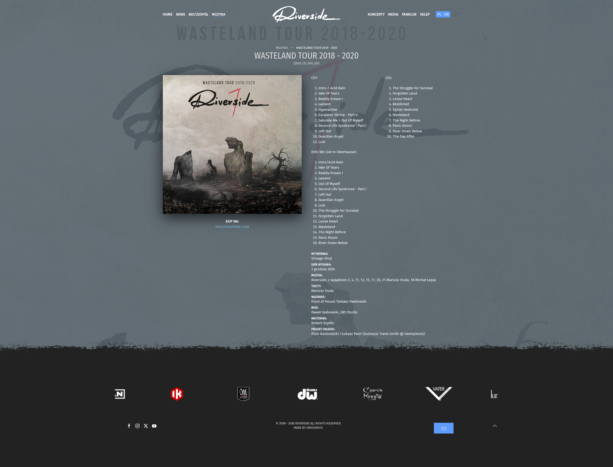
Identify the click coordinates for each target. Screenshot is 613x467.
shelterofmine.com (232, 227)
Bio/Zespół (198, 14)
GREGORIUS (314, 427)
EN (446, 14)
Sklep (425, 14)
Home (167, 14)
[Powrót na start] (306, 14)
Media (393, 14)
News (180, 14)
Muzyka (218, 14)
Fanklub (409, 14)
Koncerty (376, 14)
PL (439, 14)
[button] (232, 144)
